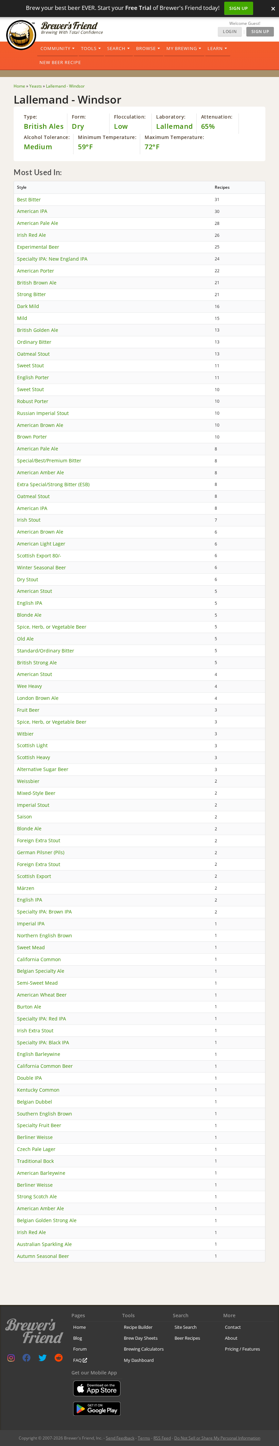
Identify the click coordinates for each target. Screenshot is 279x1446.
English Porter (33, 377)
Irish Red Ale (31, 235)
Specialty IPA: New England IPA (52, 259)
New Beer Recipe (60, 62)
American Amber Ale (40, 472)
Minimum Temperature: (107, 137)
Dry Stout (27, 579)
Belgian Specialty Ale (40, 971)
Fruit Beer (28, 710)
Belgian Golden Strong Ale (47, 1220)
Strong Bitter (31, 294)
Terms (144, 1438)
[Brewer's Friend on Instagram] (11, 1359)
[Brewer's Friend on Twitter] (42, 1359)
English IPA (29, 603)
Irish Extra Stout (35, 1030)
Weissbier (28, 781)
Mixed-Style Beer (36, 793)
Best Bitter (29, 199)
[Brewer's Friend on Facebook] (26, 1359)
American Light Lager (41, 543)
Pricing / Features (242, 1349)
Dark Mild (28, 306)
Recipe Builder (138, 1327)
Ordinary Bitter (34, 342)
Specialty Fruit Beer (39, 1125)
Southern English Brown (44, 1113)
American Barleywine (41, 1173)
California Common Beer (45, 1066)
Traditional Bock (35, 1161)
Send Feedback (120, 1438)
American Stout (34, 591)
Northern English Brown (44, 935)
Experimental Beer (38, 247)
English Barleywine (38, 1054)
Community (55, 48)
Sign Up (238, 8)
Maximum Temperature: (174, 137)
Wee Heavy (29, 686)
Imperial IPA (31, 923)
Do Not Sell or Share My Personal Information (217, 1438)
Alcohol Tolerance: (47, 137)
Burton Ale (29, 1006)
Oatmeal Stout (33, 354)
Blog (77, 1338)
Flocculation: (130, 116)
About (231, 1338)
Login (230, 31)
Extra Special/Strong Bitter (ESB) (53, 484)
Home (79, 1327)
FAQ (78, 1360)
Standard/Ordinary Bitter (45, 650)
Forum (80, 1349)
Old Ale (25, 638)
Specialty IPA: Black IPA (43, 1042)
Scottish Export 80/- (39, 555)
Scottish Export (34, 876)
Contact (233, 1327)
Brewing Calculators (144, 1349)
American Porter (35, 270)
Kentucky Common (38, 1090)
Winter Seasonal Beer (41, 567)
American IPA (32, 211)
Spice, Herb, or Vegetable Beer (51, 627)
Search (116, 48)
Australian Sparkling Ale (44, 1244)
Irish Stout (28, 520)
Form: (79, 116)
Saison (24, 816)
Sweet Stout (30, 365)
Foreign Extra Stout (38, 840)
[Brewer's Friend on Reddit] (58, 1359)
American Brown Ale (40, 425)
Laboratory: (171, 116)
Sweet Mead (31, 947)
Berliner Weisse (35, 1137)
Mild (22, 318)
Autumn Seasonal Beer (43, 1256)
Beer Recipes (187, 1338)
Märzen (25, 888)
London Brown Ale (38, 698)
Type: (30, 116)
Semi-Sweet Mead (37, 983)
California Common (39, 959)
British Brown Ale (36, 282)
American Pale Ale (37, 223)
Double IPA (29, 1078)
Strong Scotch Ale (37, 1196)
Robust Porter (32, 401)
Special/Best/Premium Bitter (49, 460)
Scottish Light (32, 745)
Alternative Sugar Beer (42, 769)
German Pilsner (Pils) (40, 852)
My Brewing (181, 48)
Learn (215, 48)
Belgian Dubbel (34, 1101)
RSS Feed (162, 1438)
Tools (89, 48)
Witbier (25, 733)
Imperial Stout (33, 805)
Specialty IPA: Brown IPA (44, 911)
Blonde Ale (29, 615)
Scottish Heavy (33, 757)
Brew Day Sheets (141, 1338)
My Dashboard (139, 1360)
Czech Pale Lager (36, 1149)
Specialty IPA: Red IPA (41, 1018)
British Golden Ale (37, 330)
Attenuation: (217, 116)
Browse (146, 48)
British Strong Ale (37, 662)
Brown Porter (32, 436)
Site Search (186, 1327)
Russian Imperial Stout (43, 413)
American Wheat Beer (42, 994)
